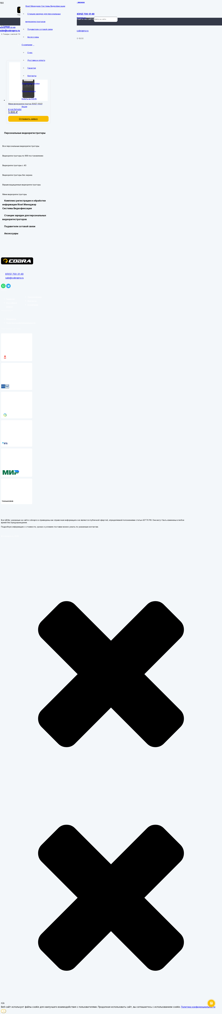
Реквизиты (11, 319)
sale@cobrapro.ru (14, 278)
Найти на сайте (85, 19)
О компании (32, 304)
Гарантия (10, 299)
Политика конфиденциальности (20, 323)
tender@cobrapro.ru (78, 30)
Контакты (31, 301)
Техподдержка (34, 297)
